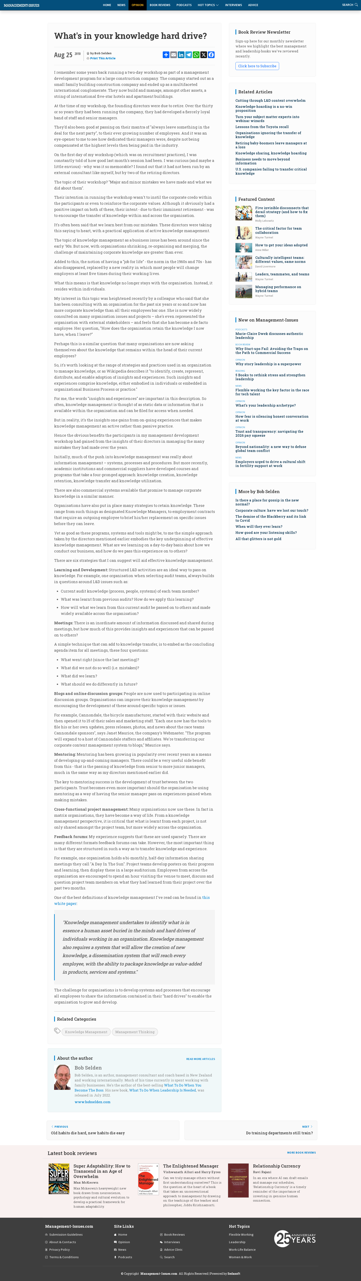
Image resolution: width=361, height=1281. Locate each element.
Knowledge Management (86, 1032)
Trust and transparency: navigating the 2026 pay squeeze (269, 433)
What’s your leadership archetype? (265, 405)
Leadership (237, 1242)
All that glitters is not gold (258, 539)
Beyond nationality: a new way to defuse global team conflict (270, 448)
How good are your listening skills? (266, 532)
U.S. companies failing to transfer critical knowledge (271, 171)
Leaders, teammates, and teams (282, 274)
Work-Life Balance (242, 1249)
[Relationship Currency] (240, 1184)
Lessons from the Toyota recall (262, 127)
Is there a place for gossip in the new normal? (267, 502)
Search (169, 1257)
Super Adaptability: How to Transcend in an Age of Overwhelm (102, 1171)
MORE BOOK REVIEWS (301, 1153)
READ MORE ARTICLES (200, 1059)
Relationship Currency (277, 1166)
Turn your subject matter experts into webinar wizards (267, 118)
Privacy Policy (59, 1249)
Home (107, 5)
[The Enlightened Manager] (150, 1187)
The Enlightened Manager (191, 1166)
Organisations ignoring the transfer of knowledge (268, 135)
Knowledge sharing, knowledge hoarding (271, 153)
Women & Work (240, 1257)
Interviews (233, 5)
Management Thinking (135, 1032)
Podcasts (184, 5)
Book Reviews (160, 5)
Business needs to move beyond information (262, 161)
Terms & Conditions (64, 1257)
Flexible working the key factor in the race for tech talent (272, 392)
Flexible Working (241, 1234)
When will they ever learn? (258, 526)
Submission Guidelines (66, 1234)
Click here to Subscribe (257, 66)
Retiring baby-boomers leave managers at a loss (271, 145)
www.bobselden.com (93, 1102)
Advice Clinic (173, 1249)
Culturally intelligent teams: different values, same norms (280, 259)
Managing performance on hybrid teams (278, 289)
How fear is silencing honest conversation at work (272, 418)
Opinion (138, 5)
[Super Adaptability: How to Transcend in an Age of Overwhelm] (61, 1187)
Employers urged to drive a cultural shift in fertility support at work (270, 463)
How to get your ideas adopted (281, 245)
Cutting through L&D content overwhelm (270, 100)
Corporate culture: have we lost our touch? (271, 510)
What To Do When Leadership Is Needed (162, 1090)
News (121, 5)
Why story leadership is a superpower (268, 364)
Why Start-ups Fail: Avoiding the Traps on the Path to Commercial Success (271, 350)
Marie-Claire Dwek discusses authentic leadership (269, 335)
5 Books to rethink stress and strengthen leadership (270, 377)
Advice (253, 5)
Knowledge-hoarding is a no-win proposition (263, 108)
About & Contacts (62, 1242)
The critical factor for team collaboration (278, 230)
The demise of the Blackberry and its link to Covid (270, 518)
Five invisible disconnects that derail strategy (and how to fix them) (282, 212)
